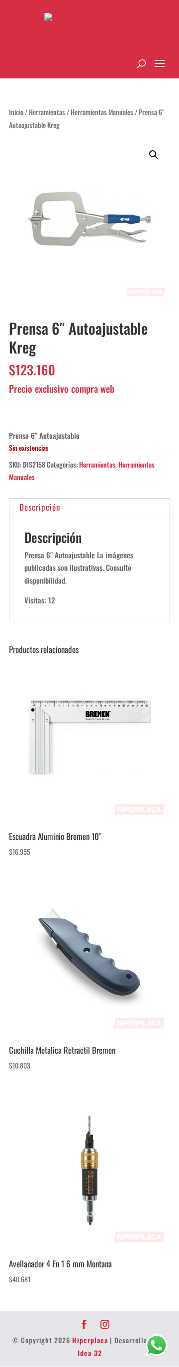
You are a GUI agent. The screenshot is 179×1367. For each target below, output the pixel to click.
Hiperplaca (90, 1340)
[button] (154, 155)
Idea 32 (90, 1353)
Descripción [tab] (39, 507)
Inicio (16, 112)
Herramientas (47, 112)
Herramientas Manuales (102, 112)
